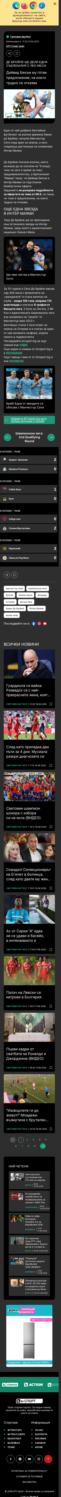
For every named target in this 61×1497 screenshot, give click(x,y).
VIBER (23, 345)
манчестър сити (14, 588)
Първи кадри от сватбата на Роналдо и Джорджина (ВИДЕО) (26, 1054)
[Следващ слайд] (51, 437)
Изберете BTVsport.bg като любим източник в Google (28, 420)
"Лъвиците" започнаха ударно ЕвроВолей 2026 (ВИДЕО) (35, 1262)
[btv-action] (27, 1384)
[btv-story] (50, 1384)
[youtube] (29, 1459)
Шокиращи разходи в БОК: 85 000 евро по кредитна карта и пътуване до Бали (35, 1285)
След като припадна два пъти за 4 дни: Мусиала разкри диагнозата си (27, 752)
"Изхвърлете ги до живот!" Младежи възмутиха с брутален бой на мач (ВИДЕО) (25, 1115)
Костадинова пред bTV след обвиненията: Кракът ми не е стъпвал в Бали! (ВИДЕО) (36, 1242)
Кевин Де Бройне (15, 608)
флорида (42, 595)
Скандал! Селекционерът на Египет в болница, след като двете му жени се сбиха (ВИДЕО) (28, 874)
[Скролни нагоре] (48, 1459)
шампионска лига (37, 588)
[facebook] (11, 1459)
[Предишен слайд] (7, 437)
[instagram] (39, 1459)
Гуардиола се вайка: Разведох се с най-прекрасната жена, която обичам (28, 690)
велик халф (12, 615)
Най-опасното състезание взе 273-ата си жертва (35, 1177)
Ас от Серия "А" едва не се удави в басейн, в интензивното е (25, 936)
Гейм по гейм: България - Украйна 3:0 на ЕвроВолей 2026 (34, 1220)
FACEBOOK (16, 361)
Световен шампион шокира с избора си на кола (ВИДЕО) (23, 813)
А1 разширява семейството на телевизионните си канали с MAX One (35, 1198)
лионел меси (25, 595)
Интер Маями (36, 608)
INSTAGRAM (14, 353)
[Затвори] (55, 4)
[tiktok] (20, 1459)
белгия (9, 595)
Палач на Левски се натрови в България (23, 994)
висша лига (26, 602)
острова (10, 602)
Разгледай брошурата (27, 1310)
